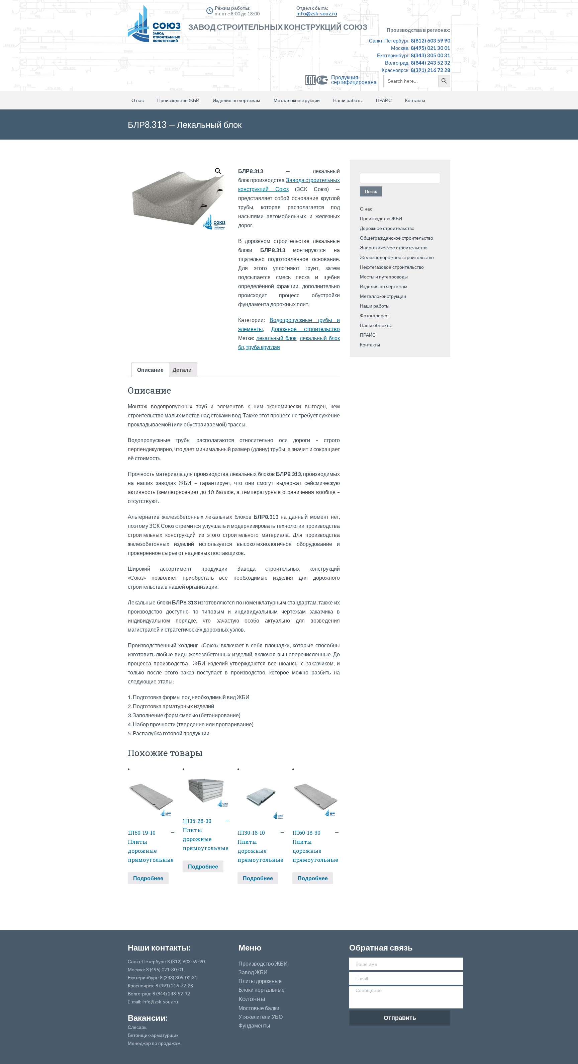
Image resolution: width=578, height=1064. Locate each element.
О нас (137, 100)
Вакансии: (147, 1017)
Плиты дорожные (260, 981)
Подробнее (148, 878)
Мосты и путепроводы (384, 276)
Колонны (251, 999)
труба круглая (263, 347)
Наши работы (348, 100)
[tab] (150, 369)
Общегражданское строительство (396, 238)
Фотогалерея (374, 315)
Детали (182, 369)
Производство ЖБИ (178, 100)
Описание (150, 369)
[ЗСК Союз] (156, 27)
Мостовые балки (258, 1008)
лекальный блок (276, 338)
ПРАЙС (384, 100)
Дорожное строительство (305, 329)
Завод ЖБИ (253, 972)
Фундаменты (254, 1025)
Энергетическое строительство (393, 247)
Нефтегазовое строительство (392, 267)
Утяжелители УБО (260, 1016)
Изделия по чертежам (236, 100)
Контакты (415, 100)
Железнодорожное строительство (397, 257)
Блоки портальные (261, 989)
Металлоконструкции (297, 100)
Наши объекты (376, 325)
